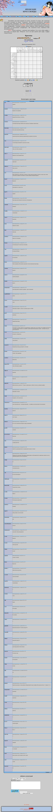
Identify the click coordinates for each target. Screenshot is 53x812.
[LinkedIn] (32, 80)
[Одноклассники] (28, 80)
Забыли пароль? (23, 5)
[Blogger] (36, 80)
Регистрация (24, 4)
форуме (24, 24)
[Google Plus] (27, 80)
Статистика (40, 16)
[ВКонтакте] (25, 80)
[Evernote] (37, 80)
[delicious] (31, 80)
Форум (48, 16)
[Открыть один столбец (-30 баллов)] (28, 85)
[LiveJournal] (30, 80)
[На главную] (26, 804)
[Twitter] (26, 80)
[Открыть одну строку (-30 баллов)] (31, 85)
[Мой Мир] (29, 80)
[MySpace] (33, 80)
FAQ (22, 16)
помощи (47, 23)
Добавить (31, 16)
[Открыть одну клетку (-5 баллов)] (24, 85)
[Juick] (34, 80)
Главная (4, 16)
